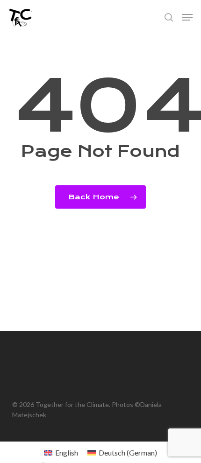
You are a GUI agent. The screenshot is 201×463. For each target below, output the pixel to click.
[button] (187, 17)
